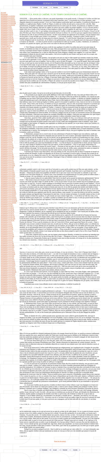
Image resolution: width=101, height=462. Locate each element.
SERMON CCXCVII (8, 217)
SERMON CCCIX (7, 238)
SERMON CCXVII (7, 75)
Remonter (4, 14)
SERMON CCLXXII (7, 172)
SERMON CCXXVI (7, 91)
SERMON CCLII (6, 137)
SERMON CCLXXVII (8, 181)
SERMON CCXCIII (7, 210)
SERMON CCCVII (7, 235)
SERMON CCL (6, 133)
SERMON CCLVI (7, 144)
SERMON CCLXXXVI (8, 197)
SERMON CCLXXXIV (8, 194)
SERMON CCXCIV (7, 211)
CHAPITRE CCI (6, 46)
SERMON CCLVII (7, 146)
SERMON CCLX (7, 151)
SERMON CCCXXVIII (8, 272)
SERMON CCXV (7, 71)
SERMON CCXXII (7, 84)
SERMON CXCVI (7, 37)
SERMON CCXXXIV (8, 105)
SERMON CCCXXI (7, 259)
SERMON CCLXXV (8, 178)
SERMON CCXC (7, 204)
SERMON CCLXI (7, 153)
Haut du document (60, 441)
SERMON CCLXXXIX (8, 203)
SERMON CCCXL (7, 293)
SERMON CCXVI (7, 73)
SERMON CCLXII (7, 155)
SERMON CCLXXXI (8, 188)
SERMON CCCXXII (8, 261)
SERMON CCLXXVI (8, 179)
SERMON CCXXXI (7, 100)
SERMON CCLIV (7, 140)
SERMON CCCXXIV (8, 265)
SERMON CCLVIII (7, 148)
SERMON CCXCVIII (8, 219)
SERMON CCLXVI (7, 162)
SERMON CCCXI (7, 242)
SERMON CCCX (7, 240)
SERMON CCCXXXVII (9, 288)
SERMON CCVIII (7, 59)
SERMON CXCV (7, 36)
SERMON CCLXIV (7, 158)
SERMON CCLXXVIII (8, 183)
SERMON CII (5, 48)
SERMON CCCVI (7, 233)
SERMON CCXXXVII (8, 110)
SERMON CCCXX (7, 258)
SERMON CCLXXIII (8, 174)
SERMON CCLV (6, 142)
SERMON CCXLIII (7, 121)
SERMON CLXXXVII (8, 21)
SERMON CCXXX (7, 98)
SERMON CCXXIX (7, 96)
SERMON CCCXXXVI (8, 286)
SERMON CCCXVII (8, 252)
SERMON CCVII (6, 57)
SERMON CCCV (7, 231)
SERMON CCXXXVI (8, 108)
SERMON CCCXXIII (8, 263)
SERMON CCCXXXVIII (9, 290)
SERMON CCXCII (7, 208)
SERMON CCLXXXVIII (9, 201)
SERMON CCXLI (7, 117)
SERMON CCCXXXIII (8, 281)
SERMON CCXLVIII (8, 130)
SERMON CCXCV (7, 213)
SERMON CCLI (6, 135)
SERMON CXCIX (7, 43)
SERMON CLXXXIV (8, 16)
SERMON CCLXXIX (8, 185)
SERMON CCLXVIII (8, 165)
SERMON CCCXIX (7, 256)
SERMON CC (6, 44)
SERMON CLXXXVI (8, 20)
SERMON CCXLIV (7, 123)
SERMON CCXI (6, 64)
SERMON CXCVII (7, 39)
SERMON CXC (6, 27)
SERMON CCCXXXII (8, 279)
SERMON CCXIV (7, 69)
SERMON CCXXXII (8, 101)
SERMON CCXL (7, 116)
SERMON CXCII (6, 30)
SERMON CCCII (7, 226)
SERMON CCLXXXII (8, 190)
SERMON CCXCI (7, 206)
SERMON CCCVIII (7, 236)
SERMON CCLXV (7, 160)
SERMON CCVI (6, 55)
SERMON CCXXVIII (8, 94)
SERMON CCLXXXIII (8, 192)
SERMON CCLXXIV (8, 176)
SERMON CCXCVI (7, 215)
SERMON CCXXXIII (8, 103)
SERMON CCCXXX (8, 275)
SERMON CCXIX (7, 78)
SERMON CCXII (6, 66)
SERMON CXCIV (7, 34)
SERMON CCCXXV (8, 267)
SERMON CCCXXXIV (8, 282)
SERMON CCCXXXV (8, 284)
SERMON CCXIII (7, 68)
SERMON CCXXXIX (8, 114)
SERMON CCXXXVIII (8, 112)
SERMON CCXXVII (8, 92)
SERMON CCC (6, 222)
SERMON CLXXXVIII (8, 23)
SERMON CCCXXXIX (8, 291)
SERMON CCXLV (7, 124)
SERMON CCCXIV (7, 247)
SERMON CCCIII (7, 227)
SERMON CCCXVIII (8, 254)
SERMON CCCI (6, 224)
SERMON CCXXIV (7, 87)
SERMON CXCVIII (7, 41)
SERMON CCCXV (7, 249)
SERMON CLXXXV (8, 18)
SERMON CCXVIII (7, 76)
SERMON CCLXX (7, 169)
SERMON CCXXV (7, 89)
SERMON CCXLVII (7, 128)
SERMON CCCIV (7, 229)
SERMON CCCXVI (7, 251)
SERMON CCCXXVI (8, 268)
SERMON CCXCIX (7, 220)
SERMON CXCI (6, 29)
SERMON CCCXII (7, 243)
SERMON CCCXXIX (8, 274)
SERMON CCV (6, 53)
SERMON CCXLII (7, 119)
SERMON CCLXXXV (8, 195)
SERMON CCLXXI (7, 171)
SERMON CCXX (7, 80)
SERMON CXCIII (7, 32)
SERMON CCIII (6, 50)
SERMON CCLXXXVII (9, 199)
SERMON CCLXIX (7, 167)
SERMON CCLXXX (8, 187)
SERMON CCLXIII (7, 156)
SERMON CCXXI (7, 82)
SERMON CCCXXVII (8, 270)
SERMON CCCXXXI (8, 277)
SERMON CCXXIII (7, 85)
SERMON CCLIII (7, 139)
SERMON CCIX (6, 60)
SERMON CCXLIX (7, 132)
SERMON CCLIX (7, 149)
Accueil (3, 13)
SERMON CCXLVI (7, 126)
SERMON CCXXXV (8, 107)
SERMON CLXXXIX (8, 25)
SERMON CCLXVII (7, 163)
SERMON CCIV (6, 52)
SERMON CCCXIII (7, 245)
